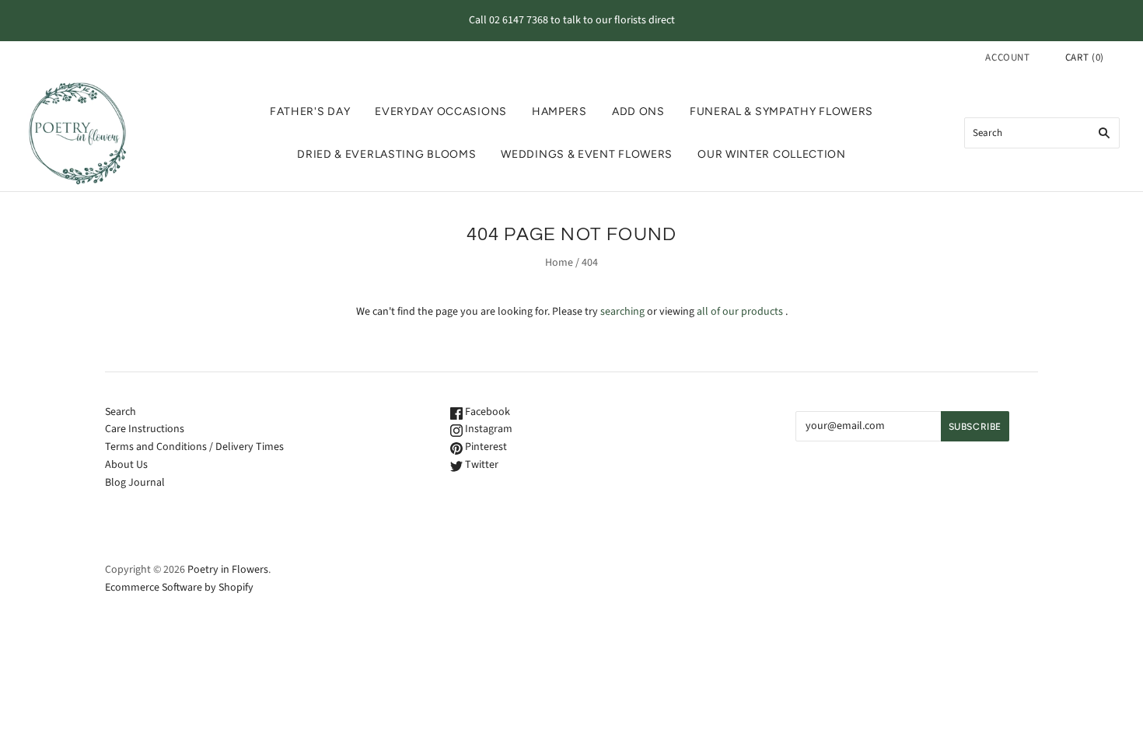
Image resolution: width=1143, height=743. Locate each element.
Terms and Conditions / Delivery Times (194, 447)
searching (622, 311)
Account (1007, 58)
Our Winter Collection (771, 154)
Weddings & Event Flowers (587, 154)
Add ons (638, 111)
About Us (126, 465)
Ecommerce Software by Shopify (179, 587)
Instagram (487, 429)
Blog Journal (135, 482)
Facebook (486, 412)
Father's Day (310, 111)
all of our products (740, 311)
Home (559, 262)
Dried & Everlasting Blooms (386, 154)
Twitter (480, 465)
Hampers (559, 111)
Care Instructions (144, 429)
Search (120, 412)
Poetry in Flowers (227, 569)
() (1084, 58)
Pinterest (485, 447)
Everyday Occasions (441, 111)
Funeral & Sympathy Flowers (781, 111)
